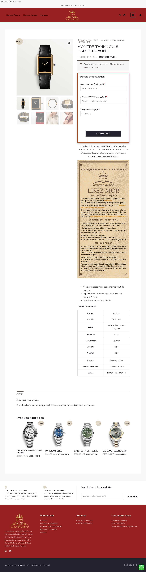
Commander (103, 134)
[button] (49, 15)
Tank (88, 42)
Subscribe (132, 496)
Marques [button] (44, 15)
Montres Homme (30, 15)
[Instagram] (120, 15)
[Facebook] (124, 15)
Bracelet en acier (85, 40)
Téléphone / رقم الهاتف (90, 109)
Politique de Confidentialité (51, 526)
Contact (43, 532)
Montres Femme (13, 15)
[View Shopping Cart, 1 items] (132, 15)
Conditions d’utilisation (49, 523)
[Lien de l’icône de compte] (140, 15)
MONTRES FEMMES (84, 523)
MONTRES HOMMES (84, 520)
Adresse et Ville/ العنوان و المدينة (93, 97)
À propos (43, 520)
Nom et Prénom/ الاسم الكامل (92, 84)
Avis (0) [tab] (20, 394)
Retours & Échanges (48, 529)
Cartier (97, 40)
